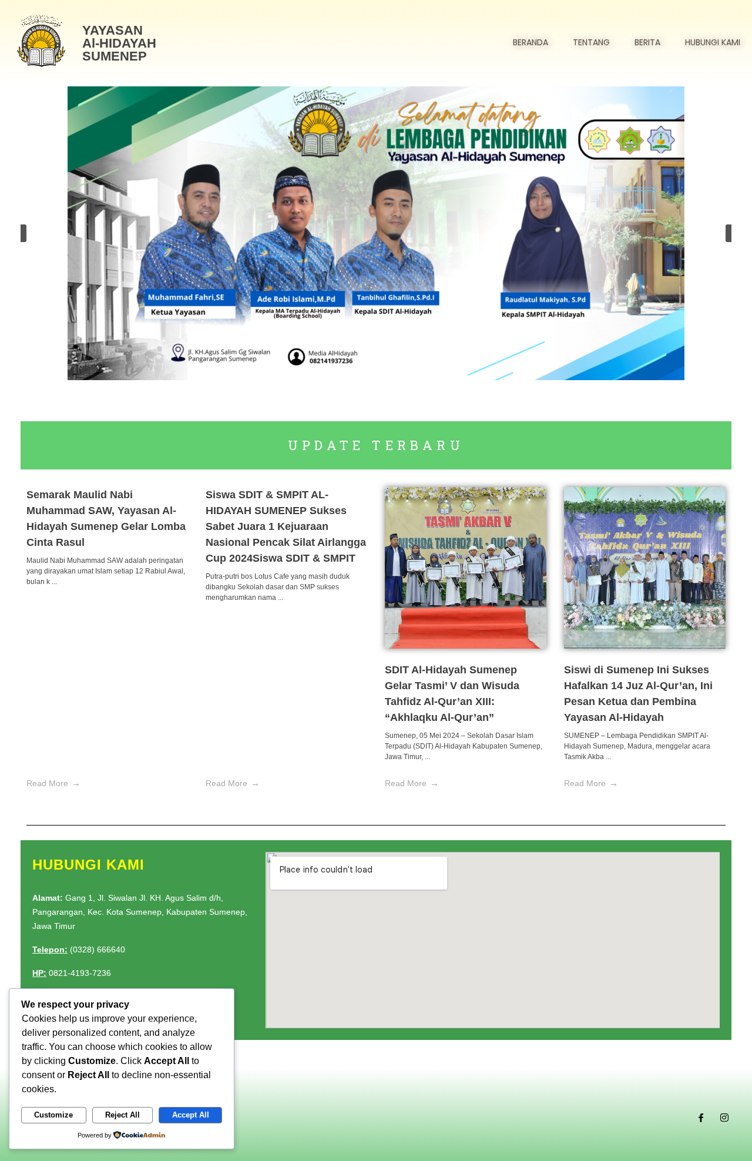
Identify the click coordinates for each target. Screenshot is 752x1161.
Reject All (122, 1114)
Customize (53, 1114)
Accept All (190, 1114)
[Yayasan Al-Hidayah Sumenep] (41, 41)
